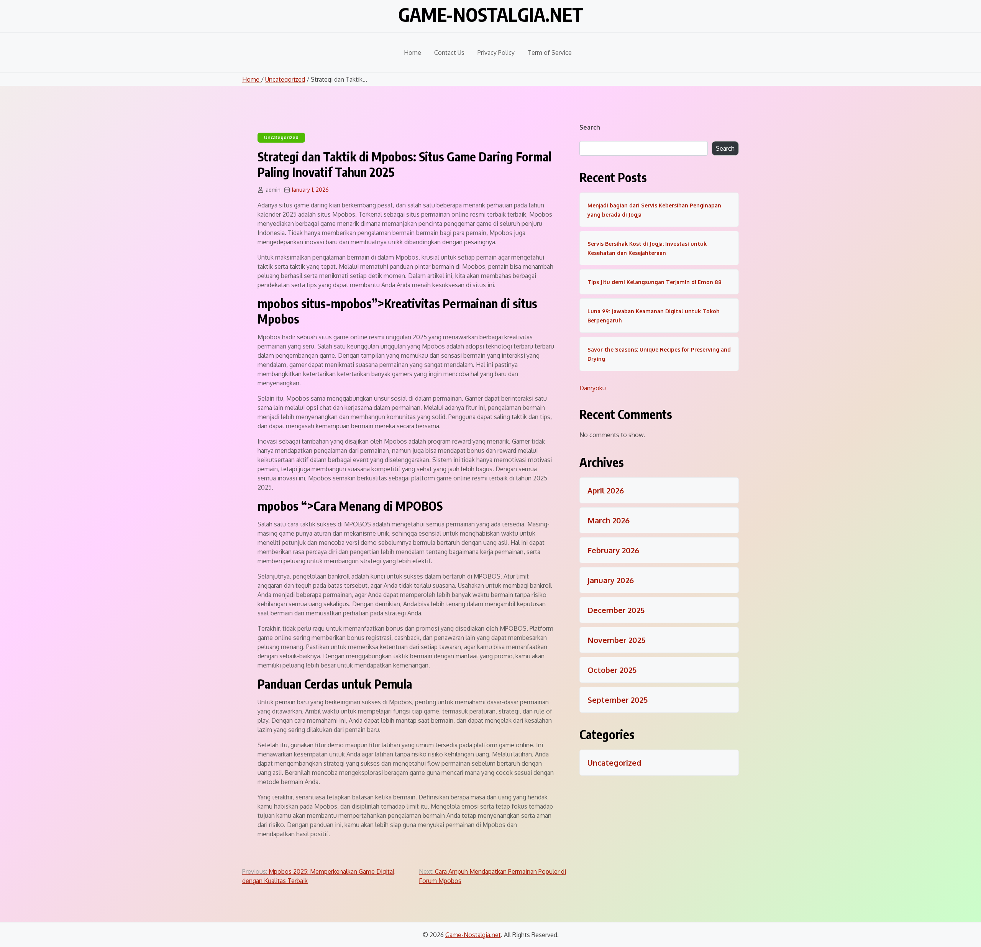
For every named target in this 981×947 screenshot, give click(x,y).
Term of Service (550, 52)
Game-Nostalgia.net (490, 14)
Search (589, 127)
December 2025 (616, 610)
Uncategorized (285, 79)
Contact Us (449, 52)
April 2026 (605, 490)
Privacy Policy (496, 52)
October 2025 (612, 670)
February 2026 (613, 550)
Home (412, 52)
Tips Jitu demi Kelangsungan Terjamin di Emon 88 (654, 282)
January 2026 (610, 580)
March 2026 (608, 520)
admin (273, 189)
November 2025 (616, 640)
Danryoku (592, 388)
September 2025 (617, 700)
